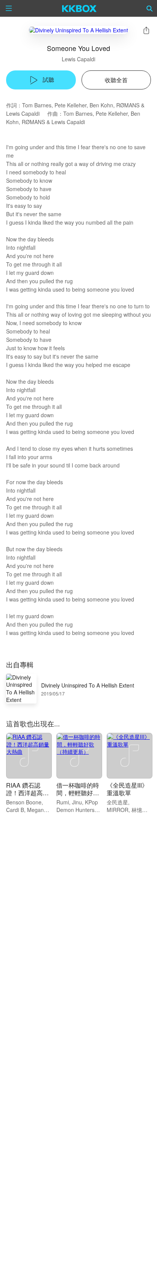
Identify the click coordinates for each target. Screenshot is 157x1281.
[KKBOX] (79, 8)
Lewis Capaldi (78, 59)
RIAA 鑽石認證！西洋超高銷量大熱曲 (27, 793)
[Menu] (8, 8)
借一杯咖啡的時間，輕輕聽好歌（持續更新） (77, 793)
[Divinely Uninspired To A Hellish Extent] (78, 30)
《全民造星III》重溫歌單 (127, 789)
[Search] (149, 8)
